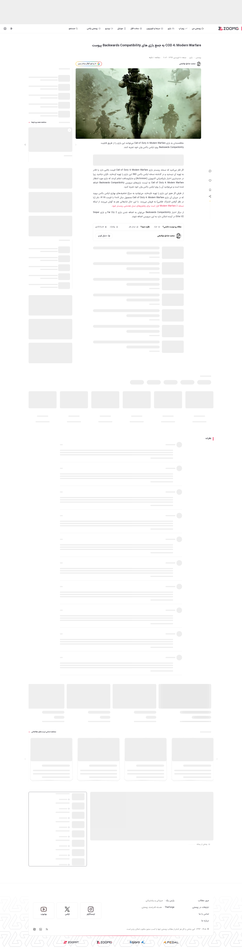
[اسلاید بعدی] (25, 144)
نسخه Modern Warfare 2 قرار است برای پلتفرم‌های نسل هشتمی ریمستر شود (148, 206)
